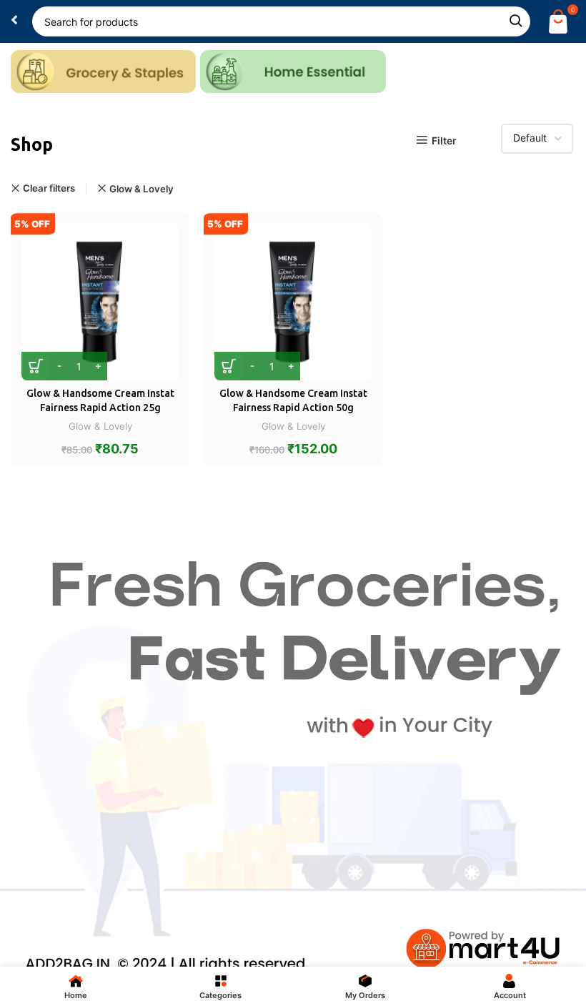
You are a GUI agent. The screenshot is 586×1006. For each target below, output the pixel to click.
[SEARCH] (515, 21)
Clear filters (49, 188)
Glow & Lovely (141, 188)
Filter (444, 140)
